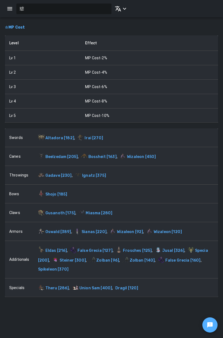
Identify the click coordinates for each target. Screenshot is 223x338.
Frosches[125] (137, 250)
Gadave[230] (58, 175)
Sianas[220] (94, 232)
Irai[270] (94, 138)
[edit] (210, 325)
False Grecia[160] (183, 260)
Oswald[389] (58, 232)
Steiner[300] (73, 260)
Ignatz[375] (94, 175)
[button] (120, 8)
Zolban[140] (142, 260)
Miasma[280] (99, 213)
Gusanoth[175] (60, 213)
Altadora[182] (59, 138)
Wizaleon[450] (141, 156)
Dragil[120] (126, 288)
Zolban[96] (107, 260)
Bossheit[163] (102, 156)
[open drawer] (9, 8)
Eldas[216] (56, 250)
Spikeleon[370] (53, 269)
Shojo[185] (56, 194)
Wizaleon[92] (130, 232)
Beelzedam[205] (61, 156)
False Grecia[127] (95, 250)
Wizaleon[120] (168, 232)
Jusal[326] (173, 250)
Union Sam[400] (95, 288)
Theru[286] (57, 288)
